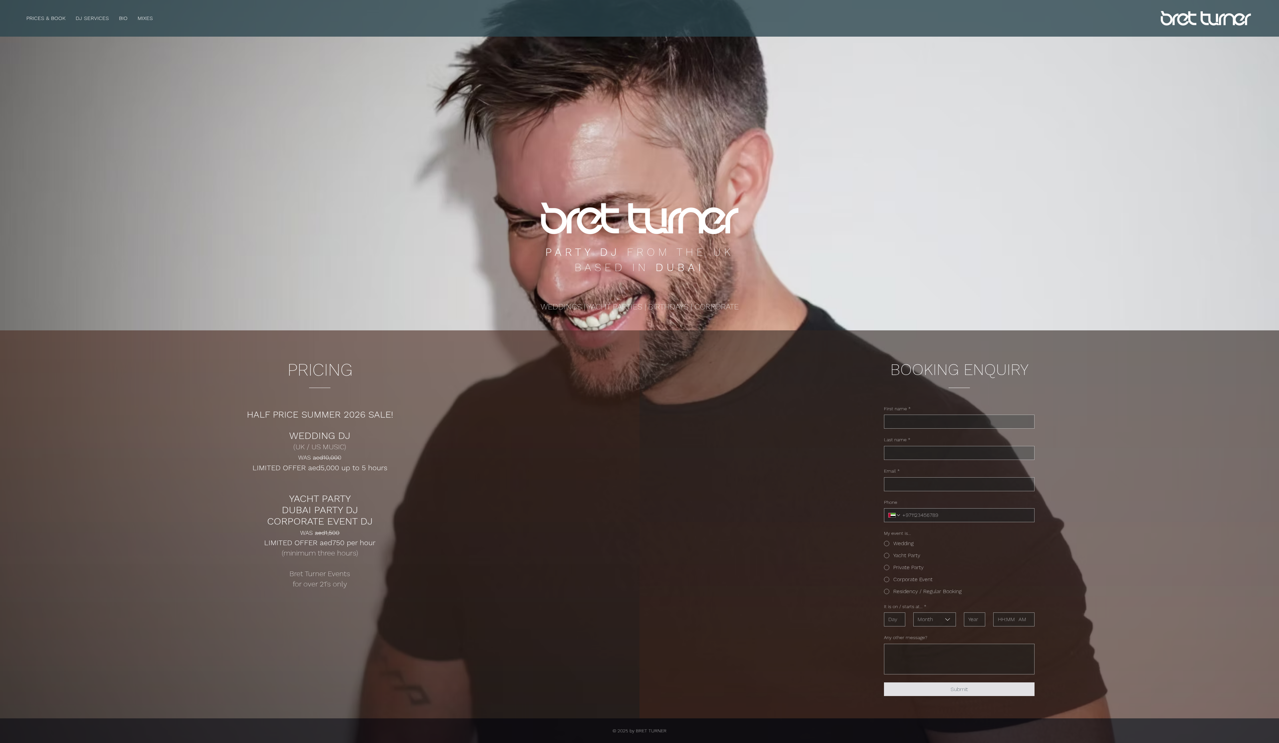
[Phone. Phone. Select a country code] (894, 515)
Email (892, 471)
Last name (897, 439)
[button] (92, 18)
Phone (890, 502)
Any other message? (905, 637)
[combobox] (934, 619)
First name (897, 408)
